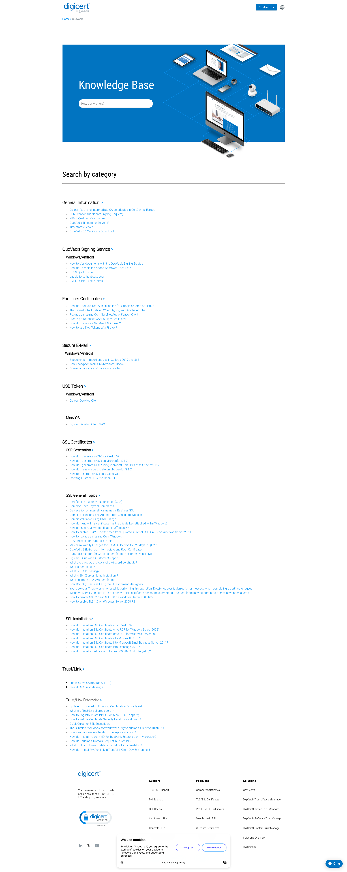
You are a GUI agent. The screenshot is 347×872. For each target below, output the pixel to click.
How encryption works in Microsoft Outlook (97, 364)
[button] (95, 818)
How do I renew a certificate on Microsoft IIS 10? (101, 469)
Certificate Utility (158, 818)
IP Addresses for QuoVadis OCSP (91, 541)
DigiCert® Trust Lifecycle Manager (262, 799)
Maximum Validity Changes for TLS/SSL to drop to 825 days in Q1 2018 (115, 545)
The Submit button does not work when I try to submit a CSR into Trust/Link (117, 728)
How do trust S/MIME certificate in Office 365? (99, 528)
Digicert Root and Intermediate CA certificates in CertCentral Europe (112, 209)
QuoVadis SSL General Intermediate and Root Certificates (106, 549)
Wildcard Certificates (207, 828)
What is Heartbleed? (82, 567)
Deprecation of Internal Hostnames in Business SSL (102, 510)
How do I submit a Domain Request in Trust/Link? (100, 741)
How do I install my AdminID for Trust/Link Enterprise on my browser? (113, 736)
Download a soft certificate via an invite (95, 368)
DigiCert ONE (250, 847)
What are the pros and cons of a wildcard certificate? (103, 562)
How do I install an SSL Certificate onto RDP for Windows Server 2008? (115, 634)
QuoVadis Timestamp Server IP (89, 222)
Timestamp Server (81, 227)
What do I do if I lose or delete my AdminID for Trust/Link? (106, 745)
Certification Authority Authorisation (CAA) (96, 502)
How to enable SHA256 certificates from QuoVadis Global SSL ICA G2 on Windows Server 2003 (130, 532)
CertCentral (249, 790)
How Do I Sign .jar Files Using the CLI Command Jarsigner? (106, 584)
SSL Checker (156, 809)
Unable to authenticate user (87, 276)
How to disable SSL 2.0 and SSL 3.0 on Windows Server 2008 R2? (111, 597)
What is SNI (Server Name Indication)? (94, 575)
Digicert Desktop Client (84, 400)
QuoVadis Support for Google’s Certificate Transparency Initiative (111, 554)
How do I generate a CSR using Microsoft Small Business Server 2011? (114, 465)
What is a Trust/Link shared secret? (92, 710)
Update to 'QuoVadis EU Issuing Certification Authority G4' (106, 706)
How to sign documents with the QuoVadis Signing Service (106, 263)
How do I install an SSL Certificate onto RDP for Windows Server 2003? (115, 629)
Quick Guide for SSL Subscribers (90, 723)
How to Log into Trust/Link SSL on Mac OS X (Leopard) (104, 715)
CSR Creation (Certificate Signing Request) (96, 214)
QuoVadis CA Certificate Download (92, 231)
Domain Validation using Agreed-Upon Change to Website (106, 515)
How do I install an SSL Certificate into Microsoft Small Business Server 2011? (119, 642)
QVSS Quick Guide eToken (86, 281)
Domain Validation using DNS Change (93, 519)
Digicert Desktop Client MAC (87, 424)
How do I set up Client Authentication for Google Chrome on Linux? (112, 306)
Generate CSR (157, 828)
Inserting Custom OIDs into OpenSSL (93, 478)
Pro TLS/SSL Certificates (210, 809)
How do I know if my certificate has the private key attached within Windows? (118, 523)
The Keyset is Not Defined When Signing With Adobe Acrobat (108, 310)
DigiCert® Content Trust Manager (261, 828)
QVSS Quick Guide (81, 272)
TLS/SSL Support (159, 790)
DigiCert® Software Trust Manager (262, 818)
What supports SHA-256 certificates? (93, 580)
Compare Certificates (208, 790)
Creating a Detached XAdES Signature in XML (98, 319)
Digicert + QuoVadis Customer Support (94, 558)
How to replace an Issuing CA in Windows (96, 536)
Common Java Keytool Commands (92, 506)
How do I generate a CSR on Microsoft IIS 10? (99, 460)
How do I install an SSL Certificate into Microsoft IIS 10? (105, 638)
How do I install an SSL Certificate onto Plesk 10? (101, 625)
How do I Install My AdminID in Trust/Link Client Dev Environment (110, 749)
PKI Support (156, 799)
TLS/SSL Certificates (207, 799)
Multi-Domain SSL (206, 818)
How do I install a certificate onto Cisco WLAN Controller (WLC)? (110, 651)
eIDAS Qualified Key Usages (87, 218)
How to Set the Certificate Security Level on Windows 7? (105, 719)
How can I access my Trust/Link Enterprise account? (103, 732)
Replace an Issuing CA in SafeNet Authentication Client (104, 314)
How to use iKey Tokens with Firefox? (93, 327)
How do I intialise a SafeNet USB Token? (95, 323)
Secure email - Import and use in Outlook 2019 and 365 (104, 359)
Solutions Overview (254, 837)
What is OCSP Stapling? (84, 571)
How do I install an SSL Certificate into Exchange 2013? (105, 647)
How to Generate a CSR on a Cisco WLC (95, 473)
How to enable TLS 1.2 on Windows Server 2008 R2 (102, 601)
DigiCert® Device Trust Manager (261, 809)
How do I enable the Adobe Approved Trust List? (100, 268)
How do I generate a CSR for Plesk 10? (94, 456)
